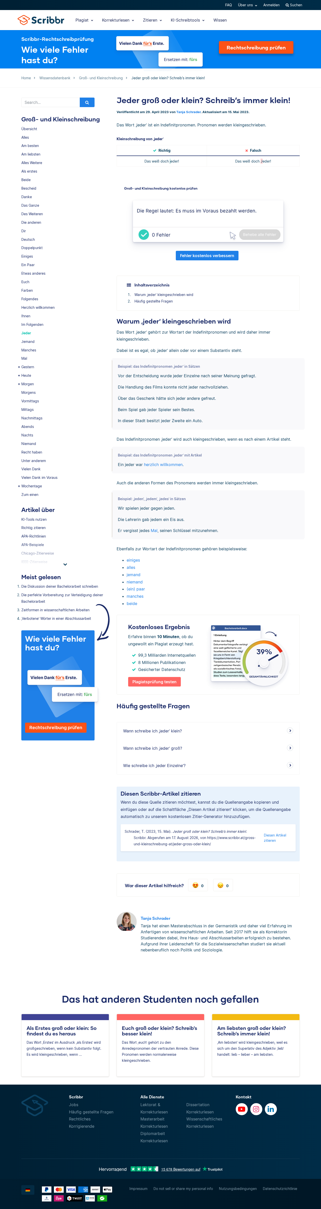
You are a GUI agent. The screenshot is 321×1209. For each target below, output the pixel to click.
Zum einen (29, 494)
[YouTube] (242, 1109)
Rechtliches (80, 1118)
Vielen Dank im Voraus (39, 477)
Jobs (73, 1104)
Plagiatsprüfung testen (154, 681)
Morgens (28, 392)
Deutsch (28, 239)
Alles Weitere (31, 163)
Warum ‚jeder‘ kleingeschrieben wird (163, 294)
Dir (23, 231)
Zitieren (150, 20)
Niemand (28, 443)
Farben (27, 290)
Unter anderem (33, 461)
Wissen (220, 20)
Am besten (30, 145)
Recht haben (31, 452)
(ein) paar (136, 588)
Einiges (27, 256)
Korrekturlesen (116, 20)
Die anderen (31, 222)
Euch (25, 282)
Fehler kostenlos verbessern (207, 255)
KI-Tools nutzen (34, 519)
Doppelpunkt (32, 248)
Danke (26, 197)
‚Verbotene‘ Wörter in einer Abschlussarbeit (56, 618)
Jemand (28, 341)
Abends (27, 426)
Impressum (138, 1188)
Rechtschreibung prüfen (256, 47)
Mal (24, 358)
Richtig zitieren (33, 527)
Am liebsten (30, 154)
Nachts (27, 435)
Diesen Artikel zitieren (275, 838)
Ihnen (25, 316)
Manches (28, 350)
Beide (26, 180)
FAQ (228, 5)
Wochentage (31, 486)
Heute (26, 375)
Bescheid (28, 188)
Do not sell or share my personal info (183, 1188)
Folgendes (29, 299)
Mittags (27, 409)
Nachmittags (31, 418)
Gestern (27, 367)
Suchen (295, 5)
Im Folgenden (32, 324)
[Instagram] (256, 1109)
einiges (133, 560)
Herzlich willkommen (38, 307)
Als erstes (29, 171)
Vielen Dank (31, 469)
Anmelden (271, 5)
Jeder (26, 333)
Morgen (27, 384)
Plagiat (82, 20)
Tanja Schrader (188, 112)
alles (131, 567)
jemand (133, 574)
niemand (135, 581)
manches (135, 596)
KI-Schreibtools (186, 20)
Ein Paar (28, 265)
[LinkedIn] (271, 1109)
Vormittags (30, 401)
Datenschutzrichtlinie (280, 1188)
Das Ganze (30, 205)
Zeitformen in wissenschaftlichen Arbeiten (55, 610)
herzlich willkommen (163, 464)
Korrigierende (81, 1126)
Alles (25, 137)
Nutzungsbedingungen (238, 1188)
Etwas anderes (33, 273)
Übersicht (29, 129)
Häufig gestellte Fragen (153, 301)
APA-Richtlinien (33, 536)
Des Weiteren (32, 214)
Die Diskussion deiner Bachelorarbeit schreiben (59, 586)
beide (132, 603)
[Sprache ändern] (27, 1190)
